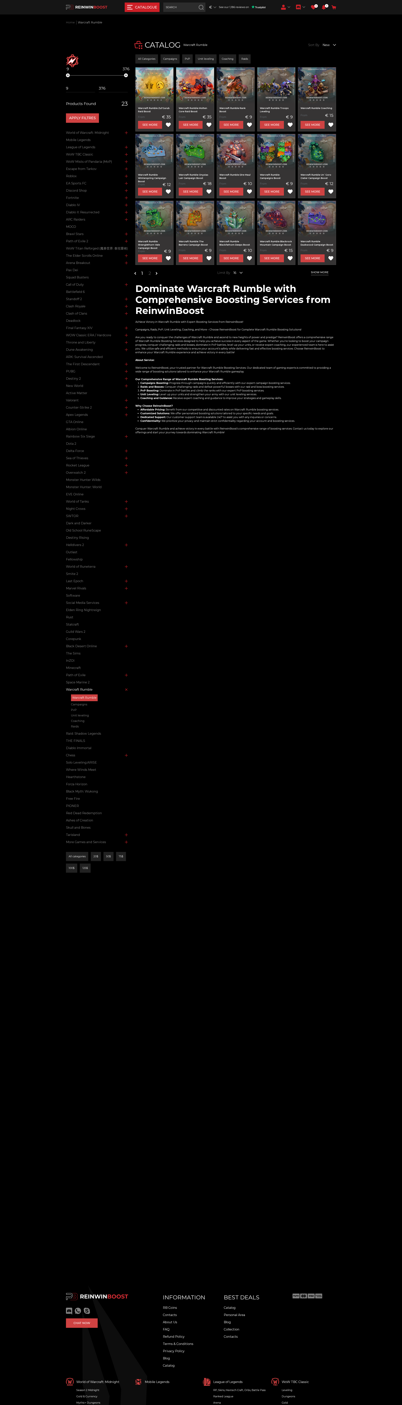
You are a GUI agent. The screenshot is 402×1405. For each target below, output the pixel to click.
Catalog (169, 1365)
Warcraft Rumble (84, 697)
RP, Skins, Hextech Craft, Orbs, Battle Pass (239, 1390)
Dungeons (288, 1396)
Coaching (228, 58)
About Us (170, 1322)
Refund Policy (174, 1336)
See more (150, 125)
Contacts (170, 1315)
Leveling (287, 1390)
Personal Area (234, 1315)
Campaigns (170, 58)
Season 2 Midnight (87, 1390)
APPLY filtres (82, 118)
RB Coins (170, 1308)
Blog (166, 1358)
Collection (231, 1329)
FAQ (166, 1329)
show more (320, 272)
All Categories (146, 58)
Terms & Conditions (178, 1344)
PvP (187, 58)
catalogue (146, 7)
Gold (285, 1402)
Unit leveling (206, 58)
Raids (244, 58)
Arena (217, 1402)
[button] (324, 7)
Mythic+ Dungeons (88, 1402)
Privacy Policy (174, 1351)
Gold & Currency (86, 1396)
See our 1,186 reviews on (234, 7)
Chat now (81, 1323)
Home (70, 22)
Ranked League (223, 1396)
